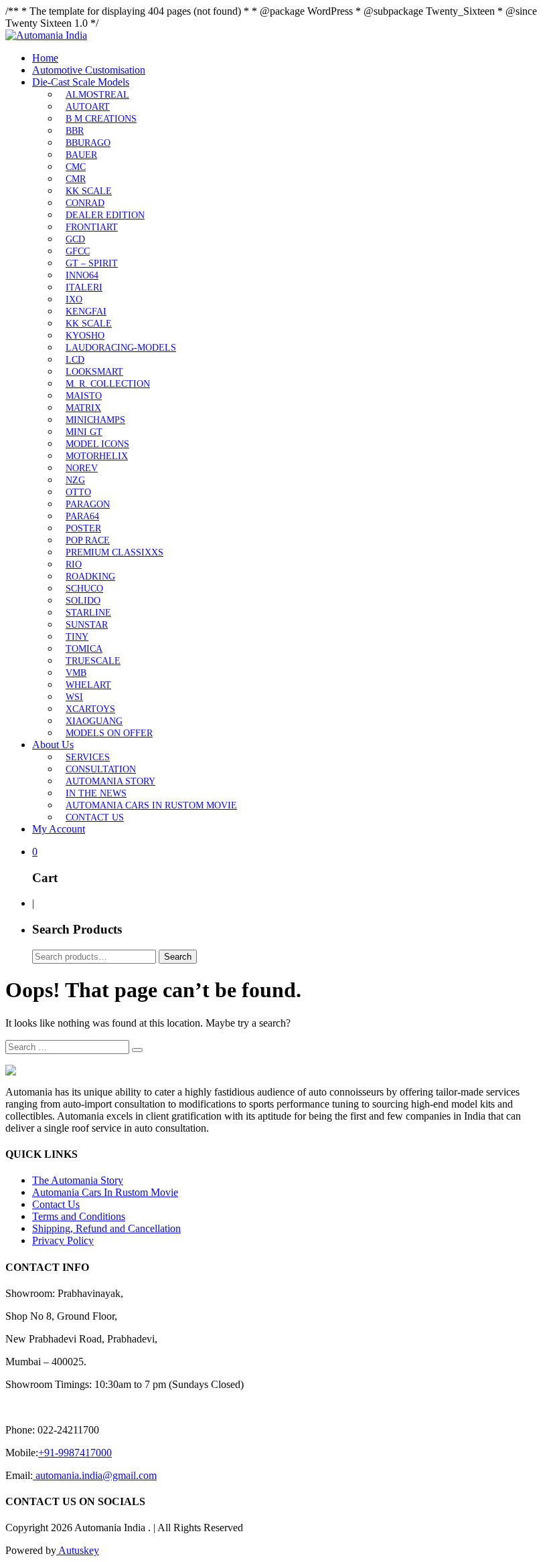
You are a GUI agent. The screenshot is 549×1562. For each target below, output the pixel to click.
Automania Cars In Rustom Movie (151, 805)
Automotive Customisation (88, 70)
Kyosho (85, 336)
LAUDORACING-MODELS (121, 348)
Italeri (84, 287)
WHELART (88, 685)
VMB (76, 673)
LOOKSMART (94, 372)
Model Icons (97, 444)
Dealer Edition (105, 215)
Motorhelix (97, 456)
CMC (76, 167)
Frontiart (92, 227)
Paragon (88, 504)
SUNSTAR (87, 625)
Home (45, 58)
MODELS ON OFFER (109, 733)
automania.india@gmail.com (95, 1475)
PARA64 (82, 516)
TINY (77, 637)
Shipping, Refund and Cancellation (106, 1228)
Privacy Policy (63, 1240)
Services (88, 757)
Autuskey (77, 1550)
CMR (76, 179)
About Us (53, 744)
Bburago (88, 143)
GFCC (78, 251)
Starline (88, 613)
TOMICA (84, 649)
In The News (96, 793)
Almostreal (97, 95)
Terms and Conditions (78, 1216)
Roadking (90, 577)
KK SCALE (89, 191)
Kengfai (86, 312)
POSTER (83, 528)
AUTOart (88, 107)
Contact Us (95, 817)
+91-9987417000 (75, 1452)
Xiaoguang (94, 721)
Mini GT (84, 432)
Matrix (83, 408)
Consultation (101, 769)
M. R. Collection (108, 384)
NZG (75, 480)
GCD (75, 239)
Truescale (93, 661)
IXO (74, 299)
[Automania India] (46, 35)
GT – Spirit (92, 263)
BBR (75, 131)
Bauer (81, 155)
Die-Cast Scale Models (80, 82)
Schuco (84, 589)
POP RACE (88, 540)
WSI (74, 697)
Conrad (85, 203)
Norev (82, 468)
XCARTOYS (90, 709)
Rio (74, 564)
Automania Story (110, 781)
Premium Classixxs (114, 552)
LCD (75, 360)
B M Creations (101, 119)
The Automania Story (77, 1180)
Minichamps (95, 420)
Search (177, 957)
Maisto (84, 396)
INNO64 (82, 275)
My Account (58, 829)
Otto (78, 492)
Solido (83, 601)
